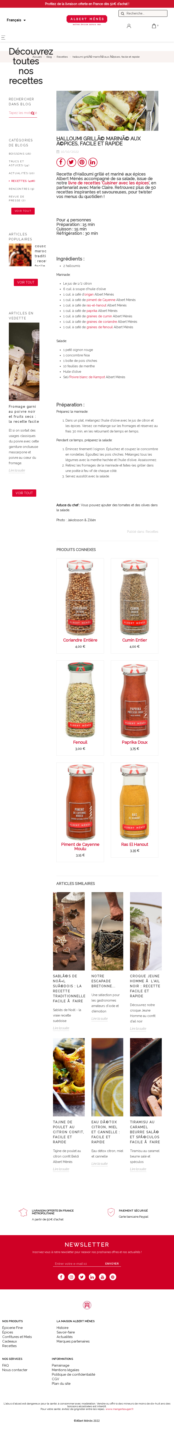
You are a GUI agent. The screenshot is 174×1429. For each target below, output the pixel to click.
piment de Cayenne (101, 300)
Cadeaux (9, 1341)
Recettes (152, 531)
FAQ (5, 1365)
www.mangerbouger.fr (119, 1409)
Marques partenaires (73, 1341)
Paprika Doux (134, 742)
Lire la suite (17, 470)
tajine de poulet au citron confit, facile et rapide (68, 1132)
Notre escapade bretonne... (104, 981)
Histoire (62, 1328)
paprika (92, 311)
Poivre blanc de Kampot (87, 377)
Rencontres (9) (21, 189)
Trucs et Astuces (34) (19, 163)
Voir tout (23, 211)
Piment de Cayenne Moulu (80, 846)
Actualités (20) (22, 173)
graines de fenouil (100, 327)
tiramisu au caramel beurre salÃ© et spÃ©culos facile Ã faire (145, 1132)
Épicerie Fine (12, 1328)
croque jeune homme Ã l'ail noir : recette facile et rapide (145, 986)
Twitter (71, 162)
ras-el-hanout (96, 305)
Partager (60, 162)
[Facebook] (61, 1277)
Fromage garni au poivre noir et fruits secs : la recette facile (24, 414)
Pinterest (82, 162)
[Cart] (154, 26)
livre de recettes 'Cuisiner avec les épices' (108, 182)
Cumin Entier (134, 640)
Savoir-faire (66, 1332)
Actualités (64, 1337)
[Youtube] (102, 1277)
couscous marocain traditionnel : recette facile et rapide (46, 258)
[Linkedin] (92, 1277)
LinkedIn (92, 162)
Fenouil (80, 742)
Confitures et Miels (17, 1337)
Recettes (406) (23, 181)
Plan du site (61, 1384)
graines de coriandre (102, 321)
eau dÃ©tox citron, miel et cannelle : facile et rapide (106, 1132)
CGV (55, 1379)
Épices (7, 1332)
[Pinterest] (112, 1277)
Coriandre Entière (80, 640)
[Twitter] (81, 1277)
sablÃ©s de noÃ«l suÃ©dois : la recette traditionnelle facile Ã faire (69, 988)
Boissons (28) (20, 153)
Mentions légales (65, 1370)
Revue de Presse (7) (17, 198)
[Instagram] (71, 1277)
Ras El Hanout (134, 844)
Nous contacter (14, 1370)
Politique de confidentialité (73, 1374)
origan (89, 294)
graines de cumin (99, 316)
